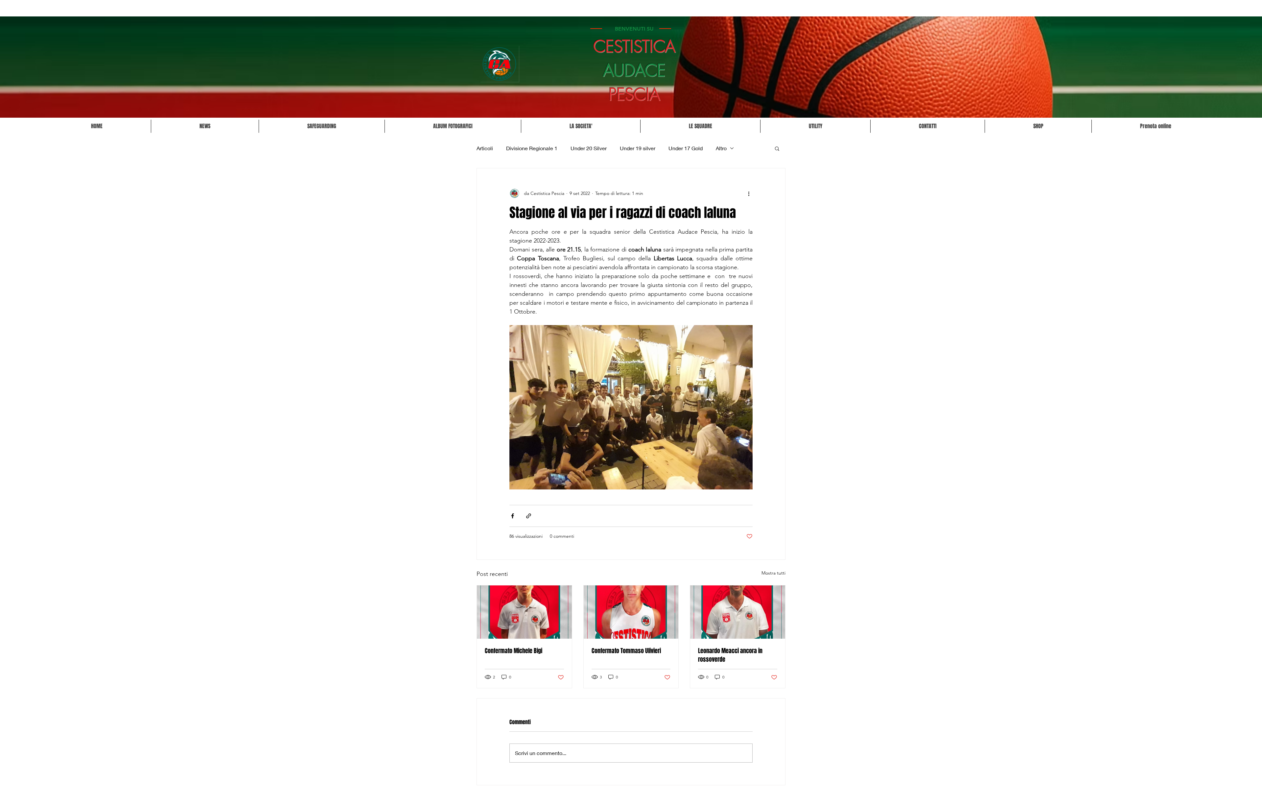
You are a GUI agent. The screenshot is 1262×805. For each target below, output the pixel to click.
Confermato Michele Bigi (513, 651)
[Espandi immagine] (631, 407)
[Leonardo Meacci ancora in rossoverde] (737, 612)
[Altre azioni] (749, 193)
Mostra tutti (773, 573)
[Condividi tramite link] (529, 516)
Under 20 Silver (589, 148)
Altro (721, 148)
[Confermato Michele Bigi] (524, 612)
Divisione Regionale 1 (531, 148)
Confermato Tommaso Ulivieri (626, 651)
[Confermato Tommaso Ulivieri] (631, 612)
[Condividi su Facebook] (512, 516)
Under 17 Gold (685, 148)
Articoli (485, 148)
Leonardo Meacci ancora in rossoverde (730, 655)
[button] (580, 126)
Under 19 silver (637, 148)
